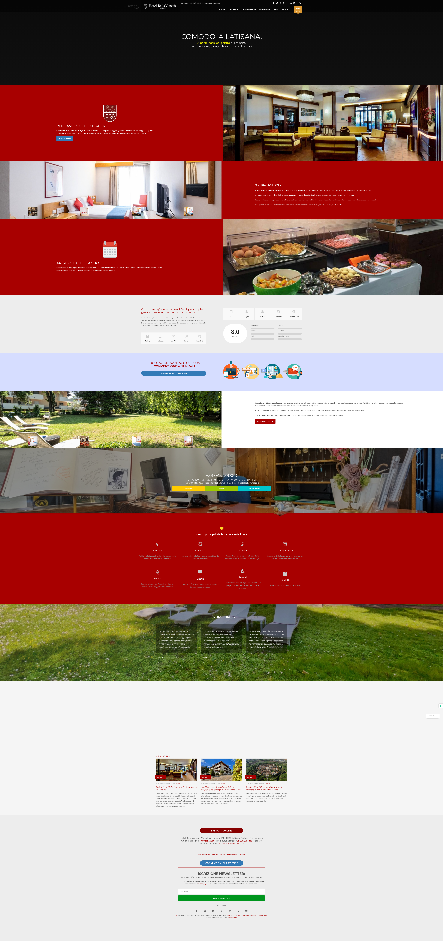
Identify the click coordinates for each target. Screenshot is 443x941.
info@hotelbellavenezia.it (231, 843)
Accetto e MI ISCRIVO (221, 898)
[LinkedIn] (291, 3)
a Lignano (218, 854)
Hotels (204, 854)
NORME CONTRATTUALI (259, 915)
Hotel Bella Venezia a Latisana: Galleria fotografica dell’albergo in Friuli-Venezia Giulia (220, 788)
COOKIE (237, 915)
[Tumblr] (287, 3)
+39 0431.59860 (206, 840)
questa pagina (203, 884)
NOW (298, 9)
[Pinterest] (284, 3)
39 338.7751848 (244, 840)
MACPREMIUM (232, 918)
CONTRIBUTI (246, 915)
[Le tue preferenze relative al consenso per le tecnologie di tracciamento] (441, 706)
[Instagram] (294, 3)
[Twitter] (277, 3)
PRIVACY (230, 915)
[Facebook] (273, 3)
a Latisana (236, 854)
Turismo (177, 783)
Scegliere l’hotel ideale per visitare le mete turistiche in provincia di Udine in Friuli (264, 788)
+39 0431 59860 (195, 3)
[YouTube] (280, 3)
